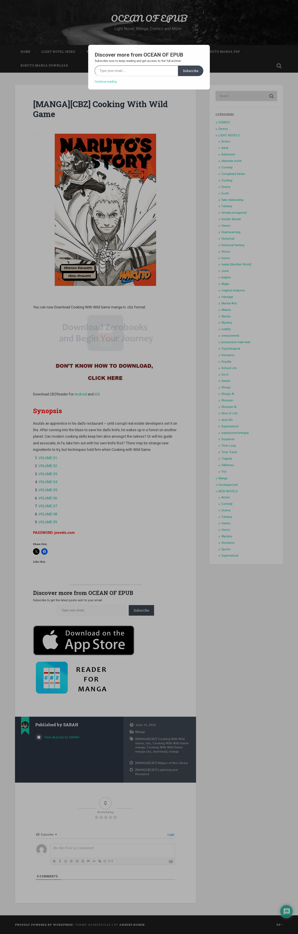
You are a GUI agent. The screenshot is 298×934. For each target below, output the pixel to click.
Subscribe (190, 71)
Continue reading (106, 81)
